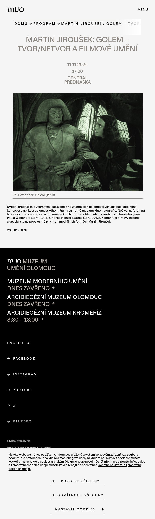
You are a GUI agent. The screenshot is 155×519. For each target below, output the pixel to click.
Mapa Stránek (18, 441)
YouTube (23, 390)
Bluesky (22, 421)
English (16, 343)
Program (44, 23)
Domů (21, 23)
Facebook (24, 358)
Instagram (25, 374)
